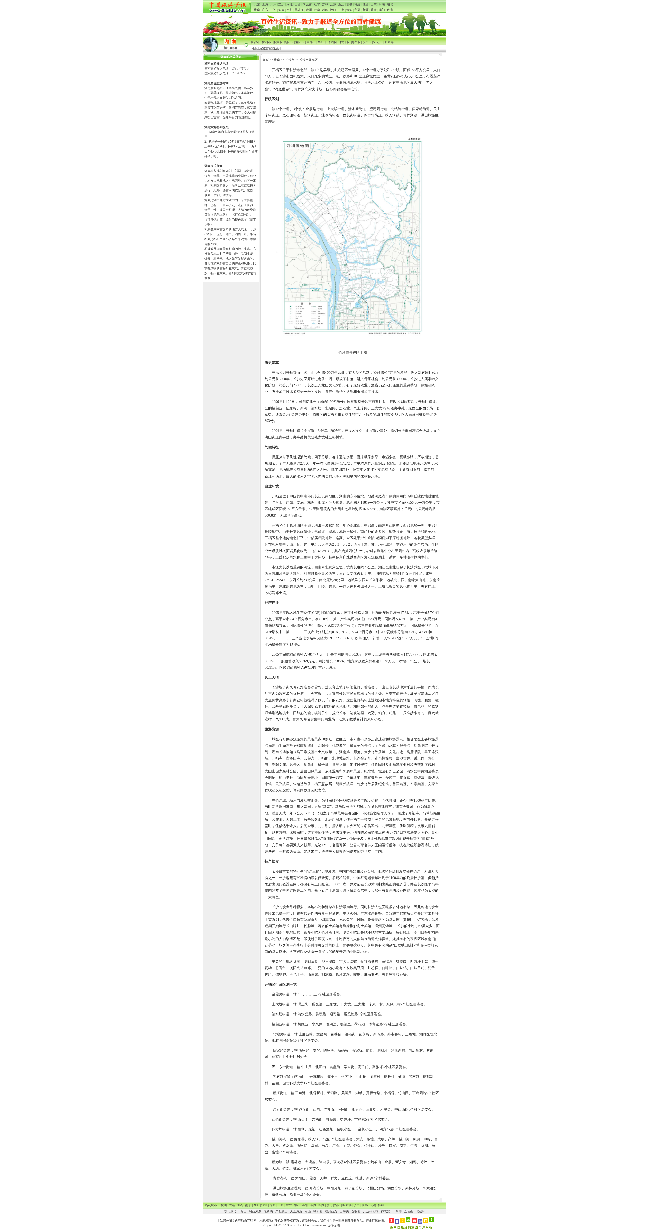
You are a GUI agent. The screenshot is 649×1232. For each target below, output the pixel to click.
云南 (317, 10)
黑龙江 (299, 10)
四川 (289, 10)
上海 (265, 4)
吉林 (325, 4)
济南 (357, 1205)
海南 (281, 10)
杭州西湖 (331, 1211)
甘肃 (341, 10)
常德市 (311, 42)
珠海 (321, 1205)
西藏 (325, 10)
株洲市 (266, 42)
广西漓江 (281, 1211)
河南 (382, 4)
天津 (273, 4)
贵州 (309, 10)
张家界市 (391, 42)
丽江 (297, 1205)
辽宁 (317, 4)
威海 (313, 1205)
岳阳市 (322, 42)
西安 (256, 1205)
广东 (265, 10)
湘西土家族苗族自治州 (266, 48)
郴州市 (344, 42)
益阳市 (299, 42)
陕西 (333, 10)
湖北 (390, 4)
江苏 (333, 4)
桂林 (381, 1205)
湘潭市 (277, 42)
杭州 (224, 1205)
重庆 (281, 4)
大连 (232, 1205)
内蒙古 (307, 4)
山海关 (344, 1211)
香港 (374, 10)
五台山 (408, 1211)
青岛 (240, 1205)
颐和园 (317, 1211)
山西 (298, 4)
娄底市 (355, 42)
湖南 (257, 10)
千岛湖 (397, 1211)
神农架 (385, 1211)
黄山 (243, 1211)
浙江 (341, 4)
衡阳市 (288, 42)
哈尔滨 (347, 1205)
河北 (289, 4)
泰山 (308, 1211)
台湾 (390, 10)
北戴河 (420, 1211)
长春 (365, 1205)
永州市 (366, 42)
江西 (366, 4)
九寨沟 (268, 1211)
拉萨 (289, 1205)
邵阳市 (333, 42)
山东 (374, 4)
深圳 (264, 1205)
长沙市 (255, 42)
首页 (266, 60)
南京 (248, 1205)
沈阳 (337, 1205)
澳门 (382, 10)
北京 (257, 4)
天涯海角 (296, 1211)
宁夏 (357, 10)
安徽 (349, 4)
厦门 (329, 1205)
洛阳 (305, 1205)
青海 (349, 10)
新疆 (366, 10)
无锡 (373, 1205)
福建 (357, 4)
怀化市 (378, 42)
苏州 (272, 1205)
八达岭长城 (370, 1211)
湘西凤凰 (255, 1211)
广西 (273, 10)
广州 (281, 1205)
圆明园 (355, 1211)
